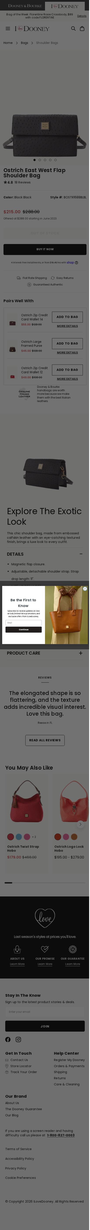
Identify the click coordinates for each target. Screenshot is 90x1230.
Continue (22, 629)
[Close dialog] (83, 589)
